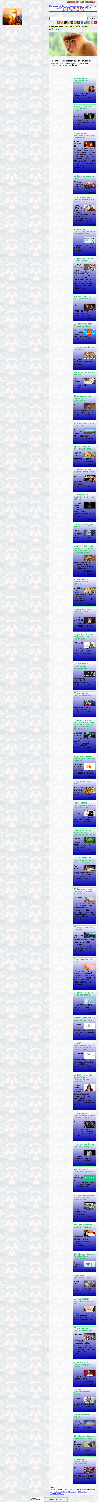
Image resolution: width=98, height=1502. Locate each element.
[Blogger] (68, 22)
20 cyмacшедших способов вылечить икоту (83, 1301)
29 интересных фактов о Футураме (83, 1329)
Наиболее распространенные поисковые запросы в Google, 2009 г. (84, 1046)
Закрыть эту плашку (55, 1499)
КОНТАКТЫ (90, 6)
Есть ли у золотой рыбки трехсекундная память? (84, 758)
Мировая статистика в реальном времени (84, 1019)
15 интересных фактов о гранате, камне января (82, 1461)
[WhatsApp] (88, 22)
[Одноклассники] (61, 22)
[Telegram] (92, 22)
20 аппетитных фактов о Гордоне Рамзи (82, 1364)
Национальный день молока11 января (84, 994)
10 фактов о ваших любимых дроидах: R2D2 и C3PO (83, 891)
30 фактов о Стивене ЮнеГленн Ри (84, 260)
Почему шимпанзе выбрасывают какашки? (82, 611)
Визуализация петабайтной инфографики (81, 666)
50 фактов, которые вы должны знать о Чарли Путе (83, 637)
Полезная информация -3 (65, 1492)
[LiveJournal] (78, 22)
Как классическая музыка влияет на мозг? (82, 299)
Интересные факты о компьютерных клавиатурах (84, 1197)
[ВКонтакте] (58, 22)
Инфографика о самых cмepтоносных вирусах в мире (84, 231)
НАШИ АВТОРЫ (63, 8)
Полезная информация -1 (61, 1489)
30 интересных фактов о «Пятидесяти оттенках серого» (84, 1115)
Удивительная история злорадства (83, 1170)
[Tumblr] (82, 22)
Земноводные (77, 6)
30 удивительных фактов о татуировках (84, 471)
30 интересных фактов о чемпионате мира (84, 695)
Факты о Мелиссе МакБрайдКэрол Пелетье (82, 108)
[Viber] (85, 22)
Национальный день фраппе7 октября (84, 1145)
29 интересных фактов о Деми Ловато (81, 80)
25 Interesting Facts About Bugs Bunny (83, 325)
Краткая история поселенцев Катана (83, 448)
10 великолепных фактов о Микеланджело (82, 398)
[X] (65, 22)
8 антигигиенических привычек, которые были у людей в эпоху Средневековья (84, 549)
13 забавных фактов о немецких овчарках (84, 1437)
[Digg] (72, 22)
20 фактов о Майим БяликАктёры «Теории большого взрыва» (83, 1078)
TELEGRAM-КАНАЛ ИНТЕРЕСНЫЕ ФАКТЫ (76, 9)
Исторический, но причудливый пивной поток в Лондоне (84, 860)
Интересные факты (82, 1)
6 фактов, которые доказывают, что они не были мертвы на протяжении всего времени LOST (84, 724)
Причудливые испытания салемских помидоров (84, 135)
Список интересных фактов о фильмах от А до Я (84, 199)
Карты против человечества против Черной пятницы (84, 805)
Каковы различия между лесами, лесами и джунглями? (84, 832)
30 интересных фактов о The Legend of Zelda (84, 497)
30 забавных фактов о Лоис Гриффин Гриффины (84, 1256)
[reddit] (75, 22)
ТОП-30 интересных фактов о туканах (83, 1226)
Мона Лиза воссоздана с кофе (83, 1276)
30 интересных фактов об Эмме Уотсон (82, 582)
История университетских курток (82, 1392)
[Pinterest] (95, 22)
